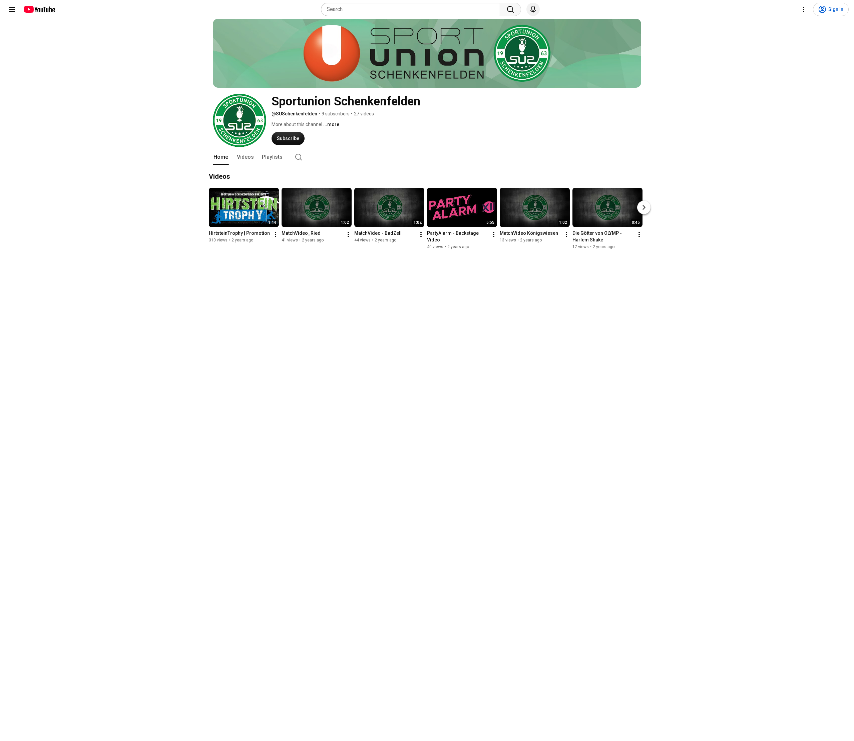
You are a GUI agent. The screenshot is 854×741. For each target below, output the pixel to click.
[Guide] (12, 9)
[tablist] (427, 157)
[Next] (644, 207)
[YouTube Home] (39, 9)
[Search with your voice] (533, 9)
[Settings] (804, 9)
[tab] (221, 157)
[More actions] (275, 234)
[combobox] (412, 9)
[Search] (510, 9)
